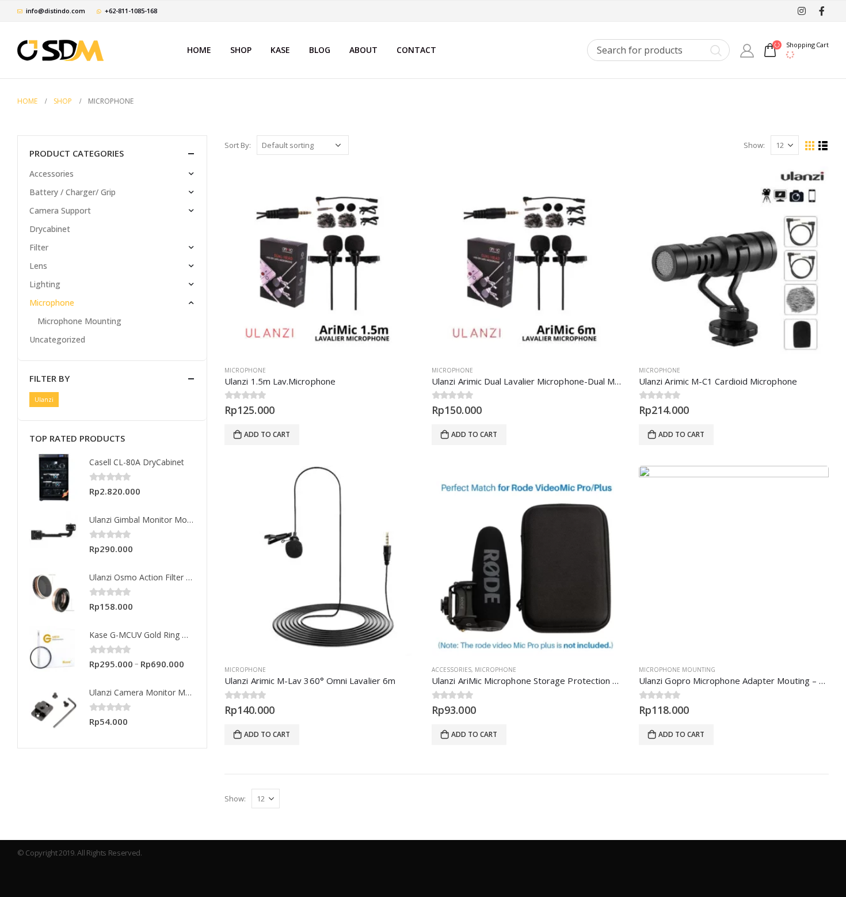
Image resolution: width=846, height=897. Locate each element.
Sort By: (237, 145)
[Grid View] (810, 145)
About (363, 49)
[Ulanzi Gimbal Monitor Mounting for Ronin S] (53, 535)
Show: (754, 145)
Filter (38, 247)
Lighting (44, 284)
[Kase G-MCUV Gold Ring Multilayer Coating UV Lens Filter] (53, 650)
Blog (319, 49)
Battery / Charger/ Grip (72, 192)
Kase (280, 49)
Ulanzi (44, 399)
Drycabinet (49, 228)
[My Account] (747, 50)
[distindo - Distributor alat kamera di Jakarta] (60, 50)
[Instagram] (801, 11)
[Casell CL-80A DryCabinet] (53, 477)
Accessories (451, 670)
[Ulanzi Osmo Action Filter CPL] (53, 592)
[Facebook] (821, 10)
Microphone (245, 370)
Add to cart (267, 434)
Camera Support (60, 210)
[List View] (823, 145)
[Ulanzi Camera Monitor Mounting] (53, 707)
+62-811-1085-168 (131, 10)
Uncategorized (57, 339)
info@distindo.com (55, 10)
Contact (416, 49)
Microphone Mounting (677, 670)
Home (199, 49)
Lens (38, 265)
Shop (240, 49)
